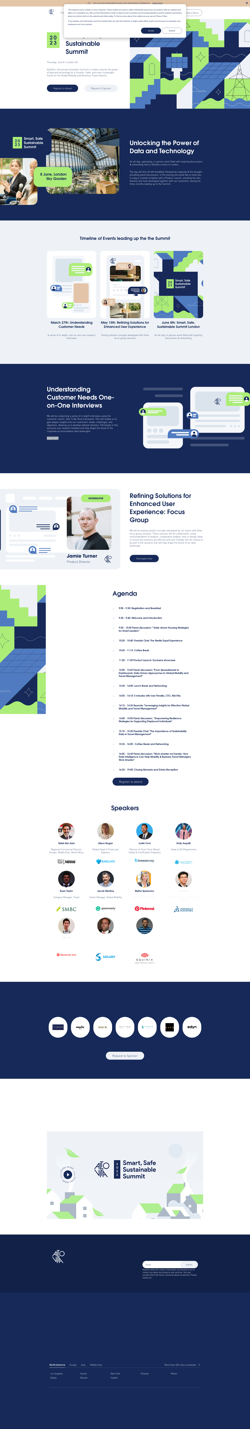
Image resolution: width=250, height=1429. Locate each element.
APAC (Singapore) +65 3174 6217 (135, 1396)
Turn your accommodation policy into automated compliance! (121, 3)
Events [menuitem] (157, 1339)
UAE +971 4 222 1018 (165, 1396)
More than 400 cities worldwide (180, 1364)
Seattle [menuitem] (114, 1377)
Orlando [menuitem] (145, 1373)
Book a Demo (192, 12)
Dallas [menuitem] (53, 1377)
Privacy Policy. (158, 1277)
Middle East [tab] (96, 1364)
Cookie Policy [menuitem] (165, 1408)
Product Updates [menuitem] (128, 1318)
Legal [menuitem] (104, 1408)
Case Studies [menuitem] (127, 1313)
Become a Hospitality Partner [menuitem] (63, 1320)
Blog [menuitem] (122, 1309)
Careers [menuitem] (158, 1330)
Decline (172, 31)
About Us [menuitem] (159, 1309)
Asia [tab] (83, 1364)
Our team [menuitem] (159, 1313)
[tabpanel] (125, 1378)
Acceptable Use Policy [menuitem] (189, 1408)
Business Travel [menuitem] (94, 1313)
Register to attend (62, 88)
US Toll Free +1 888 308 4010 (63, 1396)
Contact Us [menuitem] (160, 1335)
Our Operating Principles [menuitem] (161, 1320)
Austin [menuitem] (83, 1373)
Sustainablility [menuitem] (59, 1313)
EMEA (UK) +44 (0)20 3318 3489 (96, 1396)
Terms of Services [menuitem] (122, 1408)
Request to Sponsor (101, 88)
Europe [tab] (73, 1364)
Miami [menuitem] (174, 1373)
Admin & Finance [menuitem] (95, 1322)
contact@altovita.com (191, 1396)
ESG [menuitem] (156, 1325)
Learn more (157, 3)
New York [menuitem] (115, 1373)
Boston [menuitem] (84, 1377)
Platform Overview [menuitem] (61, 1309)
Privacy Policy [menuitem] (145, 1408)
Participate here (144, 558)
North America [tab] (57, 1364)
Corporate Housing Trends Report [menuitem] (133, 1324)
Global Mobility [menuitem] (93, 1309)
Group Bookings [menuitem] (94, 1318)
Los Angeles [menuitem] (56, 1373)
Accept (151, 31)
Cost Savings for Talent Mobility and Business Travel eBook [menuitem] (132, 1333)
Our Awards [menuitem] (160, 1344)
